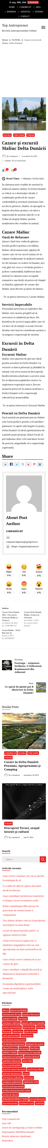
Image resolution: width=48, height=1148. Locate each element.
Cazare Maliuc (37, 296)
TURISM (30, 135)
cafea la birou (31, 1031)
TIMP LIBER (19, 135)
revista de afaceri (10, 1094)
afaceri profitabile (19, 1010)
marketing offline (35, 1069)
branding (40, 1027)
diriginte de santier (35, 1044)
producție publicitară (12, 1082)
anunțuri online (10, 1018)
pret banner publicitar (13, 1077)
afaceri (6, 1010)
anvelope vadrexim (11, 1023)
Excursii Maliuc (37, 405)
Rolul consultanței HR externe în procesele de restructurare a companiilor (21, 910)
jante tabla (27, 1061)
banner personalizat (12, 1027)
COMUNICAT (25, 7)
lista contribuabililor (12, 1065)
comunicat (14, 531)
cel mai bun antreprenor (14, 1044)
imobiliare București (12, 1061)
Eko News (34, 1048)
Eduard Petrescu (10, 1048)
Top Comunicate (11, 1119)
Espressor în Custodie (13, 1056)
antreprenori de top (12, 1014)
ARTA (38, 7)
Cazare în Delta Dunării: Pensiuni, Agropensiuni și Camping (22, 765)
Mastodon (7, 1140)
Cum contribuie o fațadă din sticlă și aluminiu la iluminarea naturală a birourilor (22, 974)
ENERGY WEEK (10, 1052)
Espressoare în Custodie (30, 1052)
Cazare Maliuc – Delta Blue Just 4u (11, 631)
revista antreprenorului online (16, 1090)
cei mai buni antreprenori (14, 1039)
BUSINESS (11, 11)
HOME (12, 7)
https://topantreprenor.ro (25, 546)
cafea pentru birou (11, 1035)
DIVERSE (39, 11)
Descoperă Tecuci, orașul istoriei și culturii (21, 830)
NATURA (7, 135)
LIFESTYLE (25, 11)
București (7, 1031)
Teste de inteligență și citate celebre (22, 1127)
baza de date (29, 1027)
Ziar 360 (6, 1123)
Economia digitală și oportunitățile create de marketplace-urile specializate (22, 988)
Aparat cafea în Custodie (33, 1023)
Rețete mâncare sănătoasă (16, 1136)
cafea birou (18, 1031)
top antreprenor (10, 1103)
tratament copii (26, 1103)
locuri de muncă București (14, 1069)
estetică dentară (32, 1056)
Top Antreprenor (15, 25)
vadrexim (39, 1103)
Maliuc (24, 188)
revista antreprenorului (13, 1086)
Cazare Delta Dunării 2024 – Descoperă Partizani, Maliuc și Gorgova (10, 616)
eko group (23, 1048)
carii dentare (27, 1035)
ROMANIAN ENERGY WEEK (15, 1099)
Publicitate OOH (30, 1082)
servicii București (37, 1099)
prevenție (29, 1077)
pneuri (26, 1073)
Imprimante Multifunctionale (18, 1131)
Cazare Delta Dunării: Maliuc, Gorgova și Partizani (33, 615)
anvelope (23, 1018)
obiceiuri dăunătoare (12, 1073)
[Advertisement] (24, 71)
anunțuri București (31, 1014)
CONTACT (25, 16)
